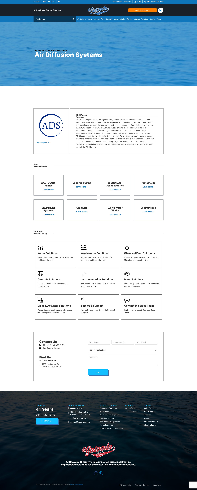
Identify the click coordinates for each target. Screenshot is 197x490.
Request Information (142, 10)
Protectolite (148, 182)
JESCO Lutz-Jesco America (115, 184)
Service (152, 19)
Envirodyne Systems (48, 209)
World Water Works (115, 209)
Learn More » (48, 189)
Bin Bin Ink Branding (76, 484)
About (159, 19)
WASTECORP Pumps (48, 184)
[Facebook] (96, 473)
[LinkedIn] (101, 473)
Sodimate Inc (149, 207)
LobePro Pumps (82, 182)
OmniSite (81, 207)
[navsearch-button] (160, 10)
